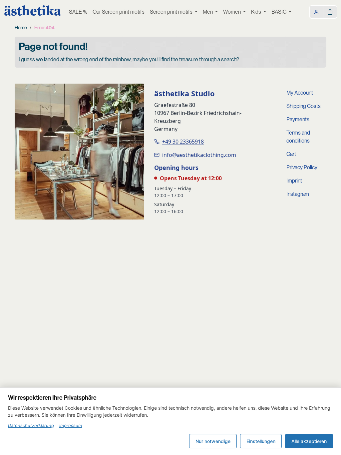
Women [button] (232, 12)
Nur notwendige (212, 441)
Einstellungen (260, 441)
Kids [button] (256, 12)
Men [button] (208, 12)
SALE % (78, 12)
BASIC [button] (279, 12)
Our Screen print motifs (119, 12)
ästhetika (32, 11)
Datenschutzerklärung (31, 425)
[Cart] (330, 11)
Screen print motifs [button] (171, 12)
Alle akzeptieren (309, 441)
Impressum (70, 425)
